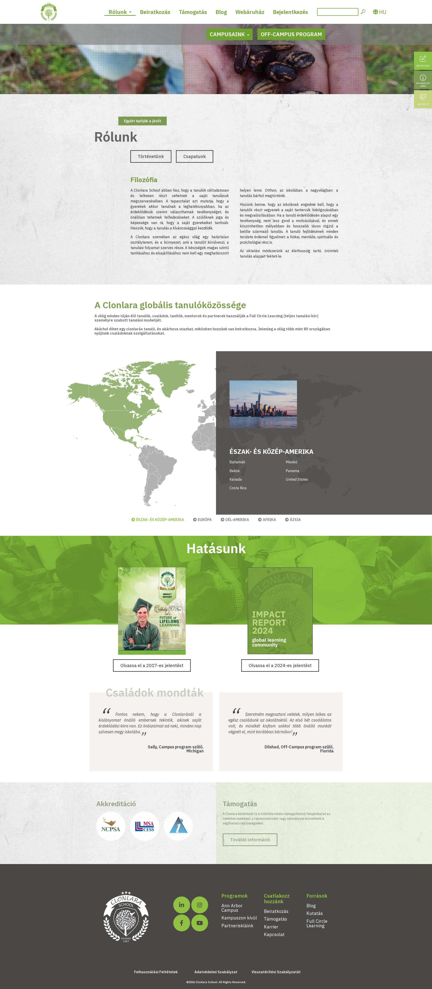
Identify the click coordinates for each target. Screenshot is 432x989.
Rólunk (118, 12)
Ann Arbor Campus (232, 908)
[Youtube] (199, 922)
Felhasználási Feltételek (156, 972)
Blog (221, 12)
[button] (150, 156)
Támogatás (193, 12)
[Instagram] (199, 904)
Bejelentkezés (290, 12)
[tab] (158, 520)
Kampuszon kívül (239, 918)
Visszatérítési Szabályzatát (276, 972)
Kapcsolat (274, 934)
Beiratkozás (155, 12)
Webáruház (249, 12)
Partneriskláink (237, 926)
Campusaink (227, 34)
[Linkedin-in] (181, 904)
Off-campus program (291, 34)
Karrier (271, 927)
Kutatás (314, 913)
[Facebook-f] (181, 922)
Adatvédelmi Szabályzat (215, 972)
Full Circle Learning (316, 923)
